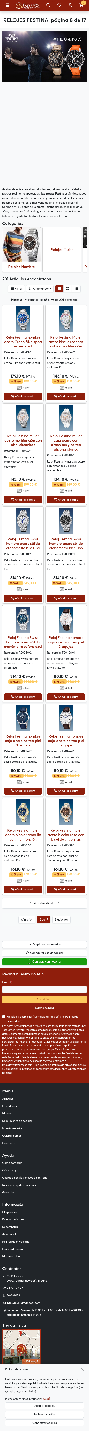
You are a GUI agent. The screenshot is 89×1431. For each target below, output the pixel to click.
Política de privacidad (64, 1065)
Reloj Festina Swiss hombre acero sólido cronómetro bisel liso (23, 543)
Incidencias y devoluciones (19, 1185)
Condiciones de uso (46, 1016)
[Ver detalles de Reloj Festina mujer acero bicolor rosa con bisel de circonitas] (66, 812)
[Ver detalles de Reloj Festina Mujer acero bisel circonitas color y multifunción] (66, 319)
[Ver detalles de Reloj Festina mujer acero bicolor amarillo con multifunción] (23, 812)
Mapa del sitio (11, 1256)
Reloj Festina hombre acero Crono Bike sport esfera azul (23, 341)
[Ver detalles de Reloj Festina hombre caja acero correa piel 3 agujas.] (66, 718)
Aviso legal (9, 1234)
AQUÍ (46, 1399)
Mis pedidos (9, 1212)
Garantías (8, 1192)
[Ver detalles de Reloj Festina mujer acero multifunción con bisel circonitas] (23, 418)
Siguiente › (61, 919)
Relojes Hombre (21, 266)
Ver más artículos (44, 903)
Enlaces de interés (13, 1219)
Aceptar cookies (44, 1406)
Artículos (7, 1098)
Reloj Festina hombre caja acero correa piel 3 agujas (66, 642)
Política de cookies (13, 1249)
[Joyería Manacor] (28, 5)
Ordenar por (40, 288)
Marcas (7, 1113)
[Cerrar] (82, 1369)
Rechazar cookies (45, 1414)
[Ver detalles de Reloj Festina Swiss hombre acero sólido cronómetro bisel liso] (23, 521)
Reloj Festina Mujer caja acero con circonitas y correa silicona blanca (66, 442)
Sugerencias (10, 1227)
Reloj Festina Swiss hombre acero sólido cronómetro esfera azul (23, 642)
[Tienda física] (21, 1348)
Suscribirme (44, 999)
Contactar (9, 1143)
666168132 (13, 1295)
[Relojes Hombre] (21, 244)
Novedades (9, 1106)
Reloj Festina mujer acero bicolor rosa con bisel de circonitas (66, 834)
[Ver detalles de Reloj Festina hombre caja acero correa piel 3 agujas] (66, 620)
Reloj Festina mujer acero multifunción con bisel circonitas (23, 440)
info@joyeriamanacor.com (17, 1065)
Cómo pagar (10, 1170)
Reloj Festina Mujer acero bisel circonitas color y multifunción (66, 341)
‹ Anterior (27, 919)
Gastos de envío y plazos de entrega (24, 1177)
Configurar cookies (44, 1423)
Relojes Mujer (62, 249)
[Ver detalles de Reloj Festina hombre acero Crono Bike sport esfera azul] (23, 319)
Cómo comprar (12, 1163)
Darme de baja (44, 1008)
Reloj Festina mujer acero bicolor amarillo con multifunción (23, 834)
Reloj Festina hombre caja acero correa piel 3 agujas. (66, 740)
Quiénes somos (12, 1135)
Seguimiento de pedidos (17, 1121)
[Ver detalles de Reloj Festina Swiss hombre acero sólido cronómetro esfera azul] (23, 620)
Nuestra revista (12, 1128)
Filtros (18, 288)
